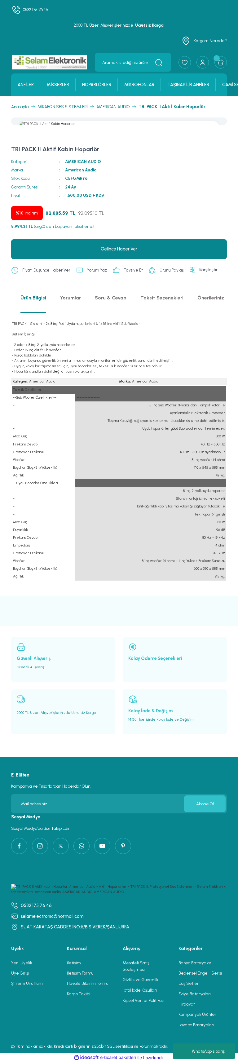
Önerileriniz (210, 298)
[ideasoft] (86, 1057)
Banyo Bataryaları (195, 962)
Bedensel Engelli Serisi (200, 973)
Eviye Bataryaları (194, 993)
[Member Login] (202, 62)
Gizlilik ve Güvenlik (140, 979)
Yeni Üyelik (21, 962)
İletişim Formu (80, 973)
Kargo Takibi (78, 993)
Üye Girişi (20, 973)
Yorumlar (70, 298)
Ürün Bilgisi (33, 298)
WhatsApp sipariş (208, 1051)
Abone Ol (205, 803)
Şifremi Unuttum (27, 983)
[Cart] (220, 62)
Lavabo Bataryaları (196, 1024)
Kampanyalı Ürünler (197, 1014)
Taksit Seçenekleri (161, 298)
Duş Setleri (189, 983)
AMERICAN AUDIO (83, 161)
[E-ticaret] (118, 1057)
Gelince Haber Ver (119, 249)
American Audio (80, 169)
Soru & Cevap (110, 298)
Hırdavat (186, 1004)
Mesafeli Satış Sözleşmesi (136, 966)
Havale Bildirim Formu (87, 983)
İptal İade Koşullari (140, 990)
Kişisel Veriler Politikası (143, 1000)
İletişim (74, 962)
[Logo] (49, 62)
